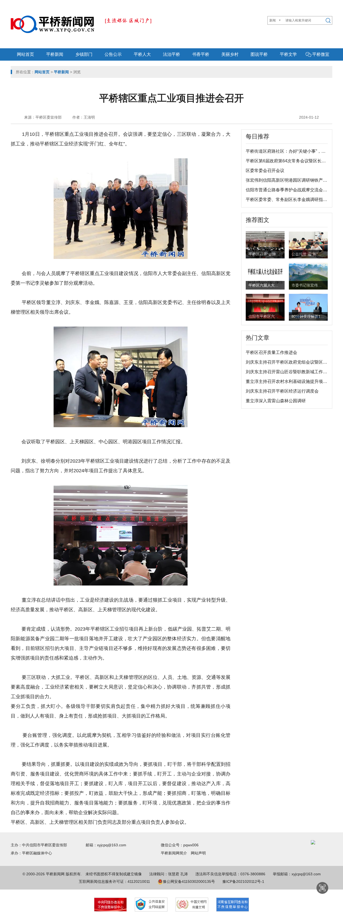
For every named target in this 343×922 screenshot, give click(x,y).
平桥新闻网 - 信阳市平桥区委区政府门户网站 (52, 24)
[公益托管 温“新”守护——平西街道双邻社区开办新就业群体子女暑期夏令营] (308, 246)
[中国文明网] (192, 904)
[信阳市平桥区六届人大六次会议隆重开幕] (265, 307)
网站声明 (198, 853)
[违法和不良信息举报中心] (110, 904)
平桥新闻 (54, 54)
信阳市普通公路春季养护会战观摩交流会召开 (288, 190)
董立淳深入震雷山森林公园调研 (276, 400)
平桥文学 (288, 54)
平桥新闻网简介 (176, 853)
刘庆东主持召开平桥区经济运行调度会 (282, 391)
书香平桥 (200, 54)
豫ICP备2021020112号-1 (243, 881)
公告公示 (113, 54)
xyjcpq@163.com (111, 845)
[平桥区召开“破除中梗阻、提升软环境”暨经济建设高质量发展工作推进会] (265, 244)
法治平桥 (171, 54)
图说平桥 (259, 54)
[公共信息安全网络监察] (151, 904)
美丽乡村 (229, 54)
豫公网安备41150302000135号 (189, 881)
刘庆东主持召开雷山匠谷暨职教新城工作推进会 (291, 371)
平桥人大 (142, 54)
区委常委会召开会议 (265, 170)
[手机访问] (322, 888)
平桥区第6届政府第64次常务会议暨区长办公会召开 (294, 161)
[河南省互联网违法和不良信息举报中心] (233, 904)
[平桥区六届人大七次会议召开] (265, 275)
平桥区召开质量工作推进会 (271, 352)
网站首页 (25, 54)
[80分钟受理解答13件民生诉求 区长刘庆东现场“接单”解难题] (308, 307)
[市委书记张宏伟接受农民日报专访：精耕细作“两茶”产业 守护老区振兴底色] (308, 275)
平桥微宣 (320, 54)
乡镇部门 (83, 54)
